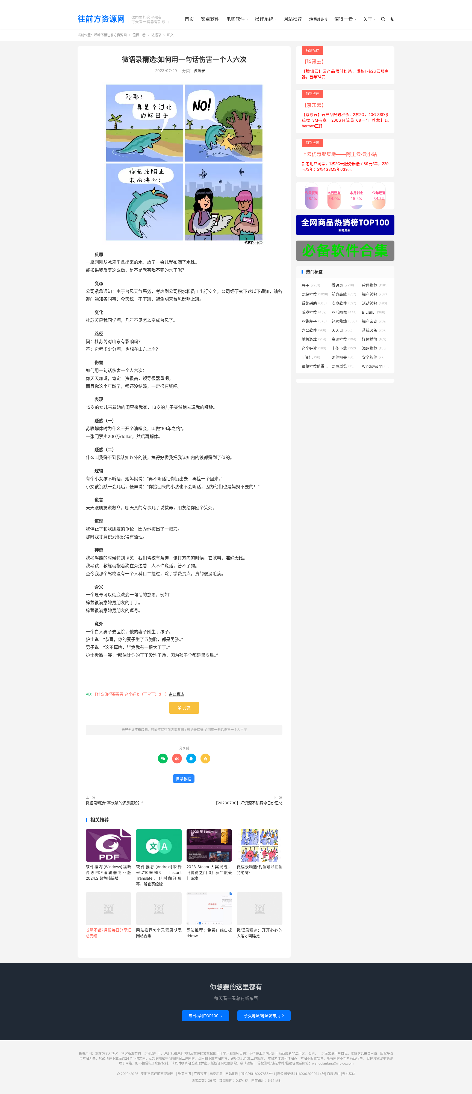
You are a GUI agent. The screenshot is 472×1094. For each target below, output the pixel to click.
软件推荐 (375, 285)
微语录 (156, 35)
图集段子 (314, 321)
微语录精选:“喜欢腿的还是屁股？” (114, 803)
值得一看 (343, 19)
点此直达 (176, 694)
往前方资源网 (101, 19)
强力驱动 (348, 1074)
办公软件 (314, 330)
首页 (189, 19)
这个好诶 (314, 348)
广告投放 (200, 1074)
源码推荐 (374, 348)
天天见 (342, 330)
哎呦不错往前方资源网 (110, 35)
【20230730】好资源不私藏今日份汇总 (248, 803)
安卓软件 (210, 19)
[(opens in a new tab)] (108, 909)
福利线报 (374, 294)
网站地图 (231, 1074)
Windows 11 (375, 366)
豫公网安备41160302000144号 (301, 1074)
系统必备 (374, 330)
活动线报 (318, 19)
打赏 (184, 707)
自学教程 (183, 778)
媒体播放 (374, 339)
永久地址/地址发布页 (264, 1015)
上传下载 (344, 348)
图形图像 (344, 312)
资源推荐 (344, 339)
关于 (367, 19)
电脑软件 (235, 19)
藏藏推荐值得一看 (315, 366)
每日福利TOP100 (205, 1015)
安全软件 (373, 357)
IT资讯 (311, 357)
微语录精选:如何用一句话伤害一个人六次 (184, 59)
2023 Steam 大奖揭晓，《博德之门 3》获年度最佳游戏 (209, 872)
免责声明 (184, 1074)
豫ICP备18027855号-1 (258, 1074)
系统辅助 (314, 303)
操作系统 (264, 19)
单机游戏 (314, 339)
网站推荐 (293, 19)
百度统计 (333, 1074)
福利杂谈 (374, 321)
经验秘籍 (344, 321)
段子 (311, 285)
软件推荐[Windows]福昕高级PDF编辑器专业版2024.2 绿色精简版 (108, 872)
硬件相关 (343, 357)
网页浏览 (343, 366)
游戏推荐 (314, 312)
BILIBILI (373, 312)
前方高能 (344, 294)
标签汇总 (216, 1074)
